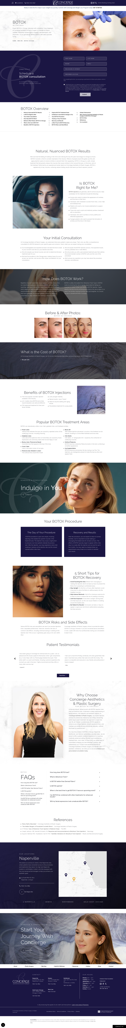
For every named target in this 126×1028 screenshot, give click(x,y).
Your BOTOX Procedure (58, 116)
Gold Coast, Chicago (93, 902)
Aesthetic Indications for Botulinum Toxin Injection (66, 833)
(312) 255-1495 (36, 995)
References (83, 120)
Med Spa (20, 40)
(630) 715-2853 (36, 983)
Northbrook (68, 902)
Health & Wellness (59, 966)
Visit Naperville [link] (28, 892)
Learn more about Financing (80, 1005)
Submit (84, 94)
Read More (62, 675)
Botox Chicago (29, 40)
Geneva (48, 902)
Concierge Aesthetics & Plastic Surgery (80, 715)
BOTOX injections (74, 191)
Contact (111, 966)
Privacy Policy (96, 89)
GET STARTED (97, 7)
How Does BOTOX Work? (30, 118)
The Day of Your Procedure (59, 118)
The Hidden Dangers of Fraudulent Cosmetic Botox (37, 826)
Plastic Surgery (29, 966)
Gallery (88, 966)
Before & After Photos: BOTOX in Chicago (35, 120)
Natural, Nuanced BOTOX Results (33, 112)
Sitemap (78, 1011)
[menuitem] (92, 3)
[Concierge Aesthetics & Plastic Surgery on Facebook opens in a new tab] (94, 3)
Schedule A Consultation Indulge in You (62, 114)
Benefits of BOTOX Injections (31, 124)
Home (14, 40)
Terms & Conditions (61, 1011)
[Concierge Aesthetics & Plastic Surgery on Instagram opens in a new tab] (92, 3)
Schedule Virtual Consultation (106, 978)
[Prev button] (14, 659)
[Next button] (111, 659)
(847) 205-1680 (67, 985)
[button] (3, 1025)
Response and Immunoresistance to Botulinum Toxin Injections (67, 831)
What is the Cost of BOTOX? (31, 122)
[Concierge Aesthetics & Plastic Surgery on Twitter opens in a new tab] (96, 3)
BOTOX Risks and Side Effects (60, 124)
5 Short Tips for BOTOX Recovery (60, 122)
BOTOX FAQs (83, 118)
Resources (75, 966)
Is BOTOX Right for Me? (30, 114)
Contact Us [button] (119, 1026)
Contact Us (28, 494)
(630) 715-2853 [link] (25, 886)
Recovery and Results (57, 120)
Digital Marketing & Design (107, 1011)
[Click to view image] (48, 328)
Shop (99, 966)
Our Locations (83, 122)
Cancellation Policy (51, 1011)
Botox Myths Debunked (29, 824)
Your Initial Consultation (30, 116)
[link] (30, 3)
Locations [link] (20, 3)
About (15, 966)
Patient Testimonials (85, 112)
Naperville (30, 902)
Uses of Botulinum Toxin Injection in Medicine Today (44, 829)
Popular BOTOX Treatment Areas (60, 112)
